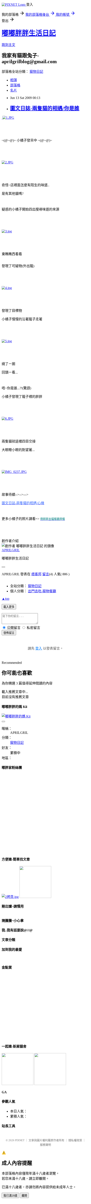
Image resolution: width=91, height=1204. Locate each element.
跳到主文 (8, 45)
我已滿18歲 (10, 1195)
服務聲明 (45, 1144)
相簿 (13, 80)
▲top (5, 598)
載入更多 (8, 606)
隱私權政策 (75, 1140)
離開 (24, 1195)
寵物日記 (36, 71)
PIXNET (20, 1140)
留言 (45, 574)
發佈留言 (8, 632)
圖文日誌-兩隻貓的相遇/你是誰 (44, 108)
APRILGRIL (11, 550)
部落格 (15, 85)
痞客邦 (36, 574)
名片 (13, 90)
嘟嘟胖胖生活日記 (29, 33)
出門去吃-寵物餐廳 (42, 591)
